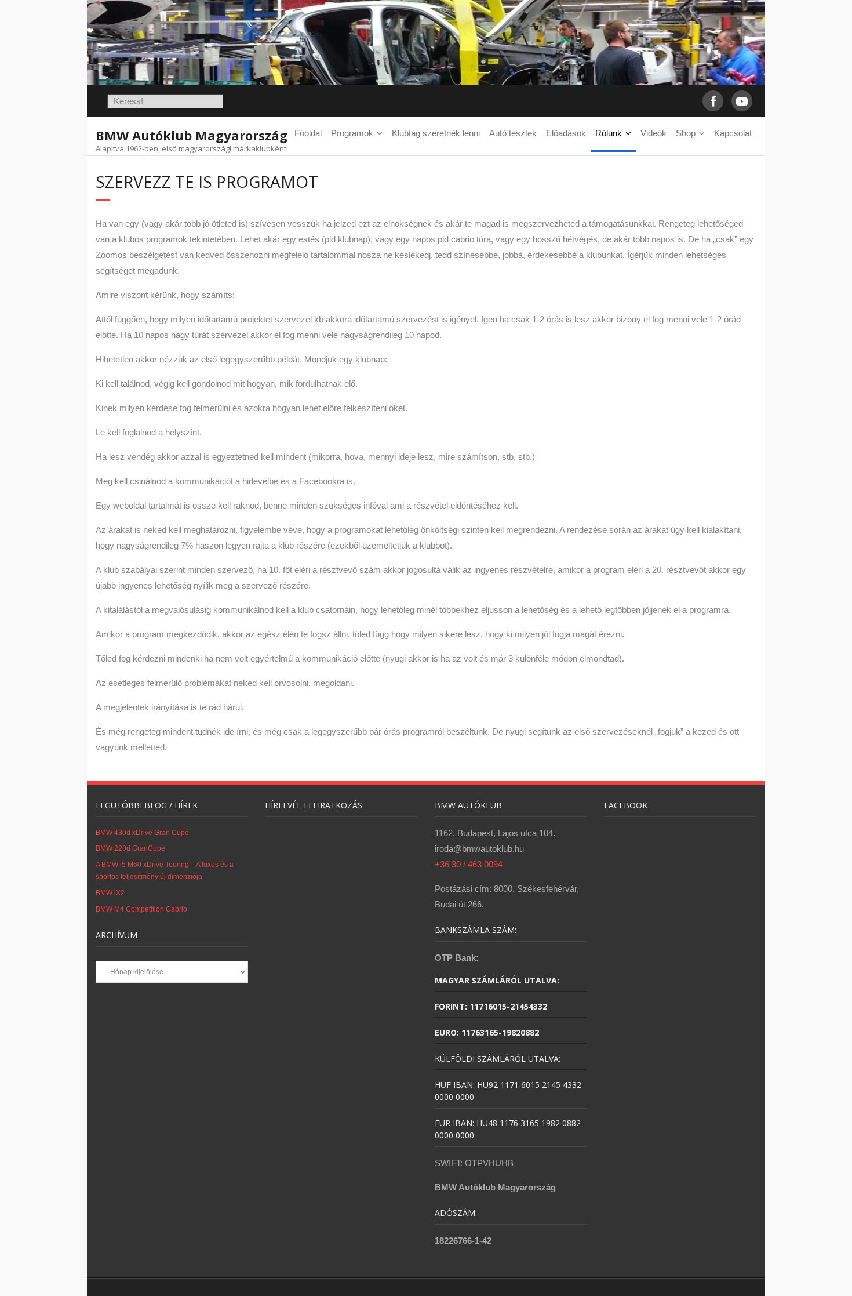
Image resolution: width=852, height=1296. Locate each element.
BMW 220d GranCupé (130, 848)
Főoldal (308, 133)
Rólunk (608, 133)
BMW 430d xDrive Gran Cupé (142, 833)
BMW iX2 (110, 893)
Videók (653, 133)
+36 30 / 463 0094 (469, 864)
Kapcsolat (733, 133)
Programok (352, 133)
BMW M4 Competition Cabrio (141, 909)
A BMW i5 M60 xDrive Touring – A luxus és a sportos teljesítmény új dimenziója (165, 871)
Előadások (566, 133)
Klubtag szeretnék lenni (436, 133)
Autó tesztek (513, 133)
